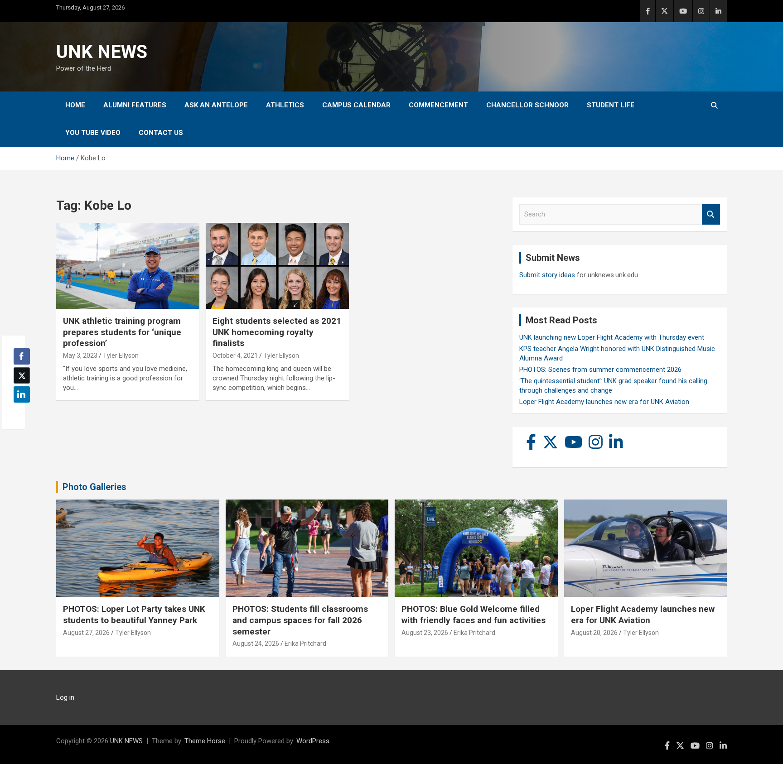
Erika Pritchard (305, 643)
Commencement (438, 105)
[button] (19, 412)
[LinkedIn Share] (22, 394)
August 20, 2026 (594, 632)
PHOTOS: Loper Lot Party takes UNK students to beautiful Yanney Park (134, 614)
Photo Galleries (94, 486)
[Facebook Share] (22, 356)
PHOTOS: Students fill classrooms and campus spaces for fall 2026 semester (300, 620)
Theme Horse (204, 741)
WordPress (312, 741)
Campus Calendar (356, 105)
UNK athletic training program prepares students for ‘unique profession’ (122, 332)
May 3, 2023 (80, 355)
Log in (65, 697)
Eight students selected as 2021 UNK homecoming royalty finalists (277, 332)
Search (711, 214)
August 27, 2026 (86, 632)
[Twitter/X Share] (22, 375)
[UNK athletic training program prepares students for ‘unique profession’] (128, 266)
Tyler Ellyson (121, 355)
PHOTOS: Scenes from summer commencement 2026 (600, 369)
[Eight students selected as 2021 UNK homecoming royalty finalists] (277, 266)
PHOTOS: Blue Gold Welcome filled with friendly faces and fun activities (473, 614)
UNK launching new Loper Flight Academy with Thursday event (611, 337)
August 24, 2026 (255, 643)
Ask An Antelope (216, 105)
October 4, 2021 (235, 355)
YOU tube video (93, 133)
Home (75, 105)
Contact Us (161, 133)
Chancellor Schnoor (527, 105)
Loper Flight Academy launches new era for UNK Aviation (604, 402)
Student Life (610, 105)
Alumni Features (134, 105)
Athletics (285, 105)
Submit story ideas (547, 275)
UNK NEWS (101, 51)
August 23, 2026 (424, 632)
